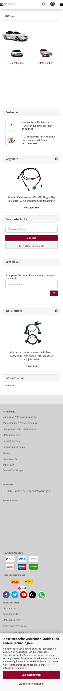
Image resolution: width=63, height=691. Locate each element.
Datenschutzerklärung (14, 668)
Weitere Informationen (31, 683)
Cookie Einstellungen (13, 470)
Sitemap (9, 385)
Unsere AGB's (10, 459)
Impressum (8, 464)
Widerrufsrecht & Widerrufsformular (20, 423)
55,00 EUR (31, 366)
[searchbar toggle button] (43, 4)
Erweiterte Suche (31, 246)
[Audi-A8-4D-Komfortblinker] (31, 332)
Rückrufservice (10, 608)
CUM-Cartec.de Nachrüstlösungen (28, 491)
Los (54, 293)
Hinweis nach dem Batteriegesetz (20, 429)
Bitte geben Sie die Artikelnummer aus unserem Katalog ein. (30, 277)
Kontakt (6, 453)
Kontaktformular (11, 614)
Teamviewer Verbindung (15, 626)
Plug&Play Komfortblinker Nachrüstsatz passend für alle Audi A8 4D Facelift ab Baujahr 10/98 (32, 356)
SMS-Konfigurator (12, 435)
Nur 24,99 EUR (31, 207)
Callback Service (11, 441)
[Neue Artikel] (56, 311)
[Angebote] (56, 159)
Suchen (31, 238)
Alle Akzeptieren (31, 674)
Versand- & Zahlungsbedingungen (20, 417)
